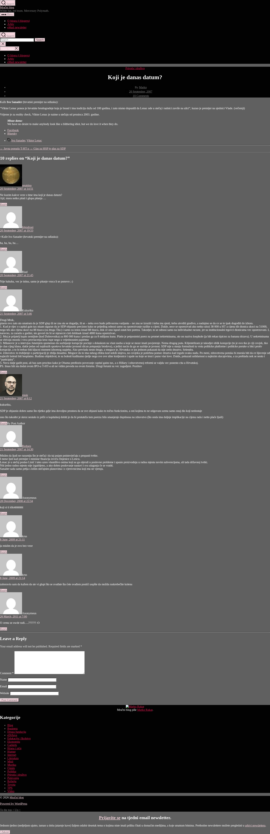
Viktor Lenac (34, 140)
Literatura (13, 758)
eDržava (12, 735)
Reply (3, 204)
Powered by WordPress (13, 803)
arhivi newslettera (255, 825)
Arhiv (10, 24)
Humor (11, 751)
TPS (9, 787)
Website (4, 693)
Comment (7, 673)
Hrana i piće (14, 748)
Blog (10, 725)
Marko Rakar (144, 709)
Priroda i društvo (135, 68)
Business (12, 728)
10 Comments (141, 95)
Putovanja (13, 778)
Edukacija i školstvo (19, 738)
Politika (11, 771)
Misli (10, 761)
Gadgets (12, 745)
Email (3, 686)
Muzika (11, 764)
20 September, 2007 (140, 91)
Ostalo (11, 768)
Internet (11, 754)
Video (10, 791)
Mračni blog (7, 7)
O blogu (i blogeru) (18, 20)
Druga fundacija (16, 731)
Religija (11, 781)
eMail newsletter (16, 27)
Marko (143, 87)
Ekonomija (13, 741)
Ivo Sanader (18, 140)
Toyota (11, 784)
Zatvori (5, 832)
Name (3, 679)
